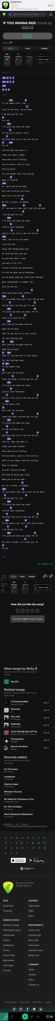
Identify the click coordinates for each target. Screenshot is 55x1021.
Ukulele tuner (35, 935)
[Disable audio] (38, 1016)
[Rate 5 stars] (37, 610)
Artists (6, 950)
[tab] (27, 36)
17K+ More (8, 763)
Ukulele (44, 48)
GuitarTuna (7, 824)
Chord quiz (8, 965)
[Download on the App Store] (18, 860)
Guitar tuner (34, 930)
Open (50, 5)
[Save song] (12, 1016)
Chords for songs (11, 925)
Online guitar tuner (12, 930)
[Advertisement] (27, 1006)
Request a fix (46, 564)
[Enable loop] (32, 1016)
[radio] (47, 1016)
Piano (27, 48)
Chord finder (9, 955)
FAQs (31, 911)
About (31, 969)
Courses (7, 970)
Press (31, 979)
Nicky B (27, 27)
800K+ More (9, 696)
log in (25, 619)
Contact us (34, 984)
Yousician (7, 911)
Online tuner (9, 935)
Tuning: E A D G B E (3, 578)
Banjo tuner (34, 955)
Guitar (10, 48)
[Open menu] (50, 14)
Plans (31, 916)
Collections (8, 945)
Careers (32, 974)
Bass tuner (33, 940)
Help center (34, 906)
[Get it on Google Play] (36, 860)
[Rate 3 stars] (27, 610)
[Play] (25, 1016)
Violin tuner (34, 945)
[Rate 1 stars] (18, 610)
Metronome (8, 960)
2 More (7, 675)
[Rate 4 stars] (32, 610)
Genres (6, 940)
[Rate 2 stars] (22, 610)
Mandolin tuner (36, 950)
